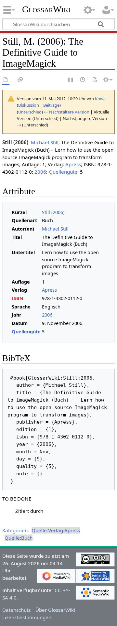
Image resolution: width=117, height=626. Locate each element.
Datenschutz (16, 610)
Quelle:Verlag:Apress (56, 530)
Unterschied (30, 112)
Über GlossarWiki (55, 610)
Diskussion (28, 105)
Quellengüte (63, 171)
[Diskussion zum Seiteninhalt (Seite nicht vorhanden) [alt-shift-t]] (20, 80)
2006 (40, 171)
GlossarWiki (46, 9)
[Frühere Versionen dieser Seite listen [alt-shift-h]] (82, 80)
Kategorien (15, 530)
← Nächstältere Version (66, 112)
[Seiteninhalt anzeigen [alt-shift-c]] (5, 80)
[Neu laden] (94, 80)
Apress (73, 164)
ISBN (17, 298)
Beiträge (51, 105)
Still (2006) (53, 212)
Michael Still (44, 142)
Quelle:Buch (18, 537)
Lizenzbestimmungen (26, 617)
